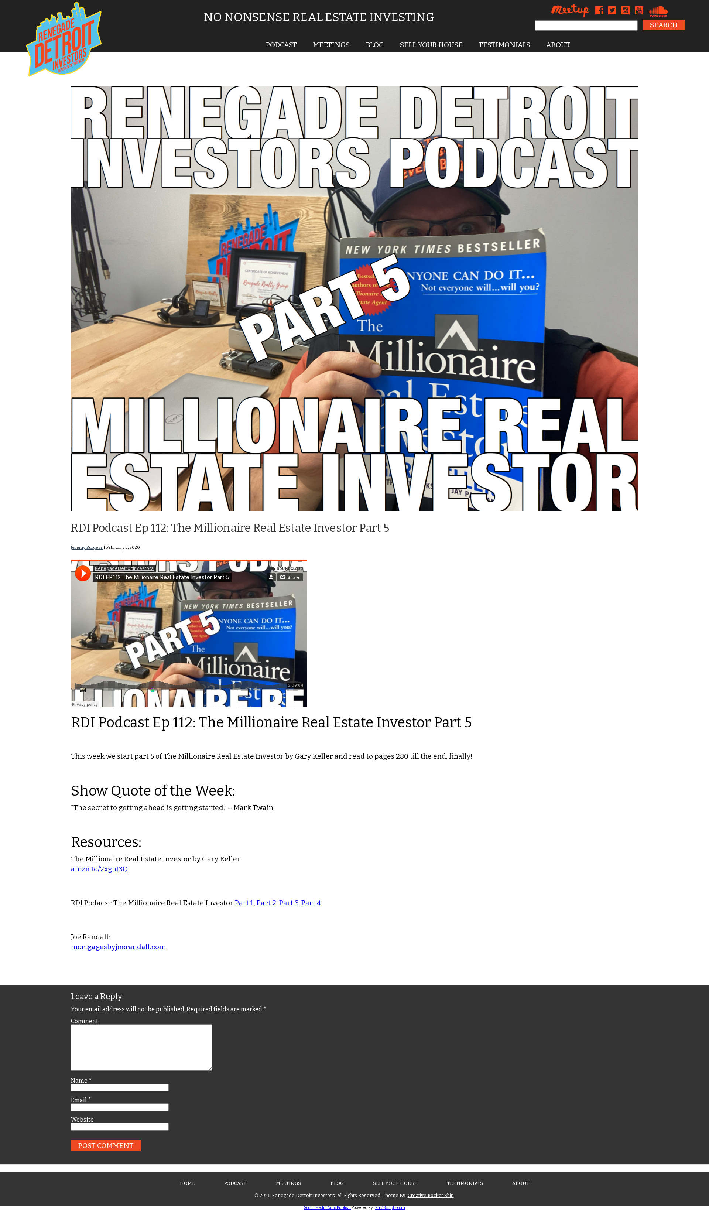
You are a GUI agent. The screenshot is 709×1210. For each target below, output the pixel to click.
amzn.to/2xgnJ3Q (99, 869)
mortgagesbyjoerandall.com (118, 947)
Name (81, 1081)
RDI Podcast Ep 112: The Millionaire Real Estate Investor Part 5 (230, 528)
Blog (375, 45)
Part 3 (288, 903)
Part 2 (266, 903)
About (558, 45)
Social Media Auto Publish (327, 1207)
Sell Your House (431, 45)
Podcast (281, 45)
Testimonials (504, 45)
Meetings (331, 45)
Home (187, 1183)
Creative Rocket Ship (431, 1195)
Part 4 (311, 903)
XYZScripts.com (390, 1207)
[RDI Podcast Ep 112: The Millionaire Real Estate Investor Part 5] (354, 509)
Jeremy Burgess (87, 547)
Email (81, 1100)
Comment (84, 1021)
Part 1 (244, 903)
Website (82, 1120)
